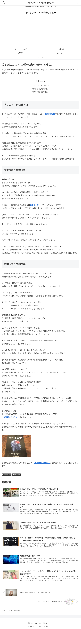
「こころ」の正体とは (41, 85)
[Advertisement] (40, 32)
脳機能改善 (17, 474)
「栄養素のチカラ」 (10, 417)
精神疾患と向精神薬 (40, 92)
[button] (75, 343)
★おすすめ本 (7, 474)
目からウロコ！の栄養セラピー (40, 3)
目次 (37, 81)
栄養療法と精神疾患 (40, 89)
